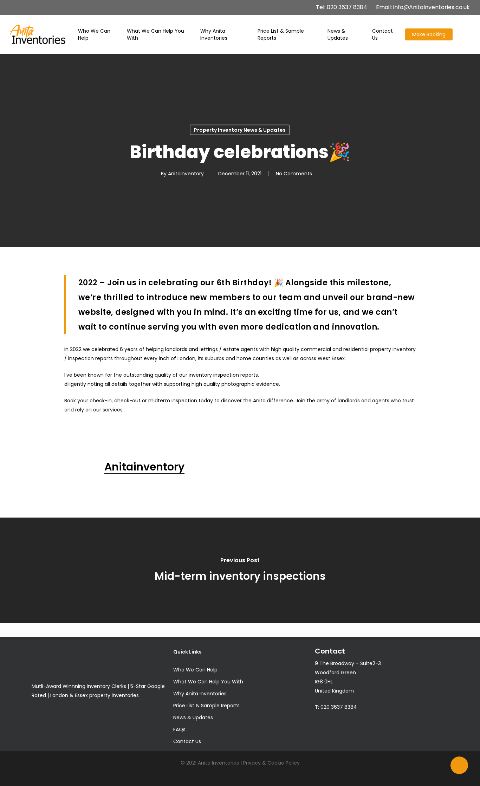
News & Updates (193, 717)
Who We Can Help (195, 669)
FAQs (179, 729)
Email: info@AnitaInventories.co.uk (423, 7)
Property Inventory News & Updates (240, 130)
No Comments (294, 173)
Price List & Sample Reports (206, 705)
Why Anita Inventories (200, 693)
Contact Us (187, 741)
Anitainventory (186, 173)
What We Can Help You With (208, 681)
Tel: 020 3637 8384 (341, 7)
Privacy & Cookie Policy (271, 762)
